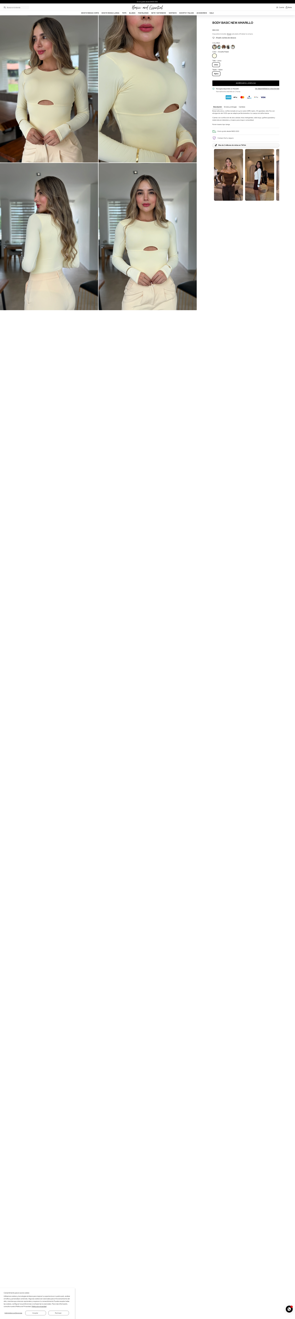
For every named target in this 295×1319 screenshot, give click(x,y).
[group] (217, 107)
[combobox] (16, 7)
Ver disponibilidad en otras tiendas (267, 88)
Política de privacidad (39, 1306)
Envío (229, 34)
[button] (16, 7)
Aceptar (35, 1313)
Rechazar (58, 1313)
